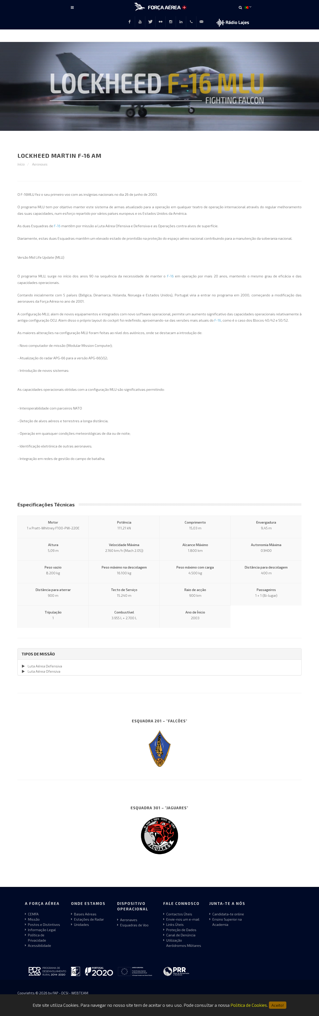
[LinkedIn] (181, 21)
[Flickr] (160, 21)
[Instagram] (171, 21)
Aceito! (277, 1005)
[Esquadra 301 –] (159, 835)
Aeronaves (40, 164)
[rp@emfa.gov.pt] (201, 21)
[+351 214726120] (191, 21)
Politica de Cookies (249, 1005)
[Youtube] (140, 21)
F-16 (57, 226)
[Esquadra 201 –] (159, 748)
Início (21, 164)
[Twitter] (150, 21)
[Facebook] (130, 21)
